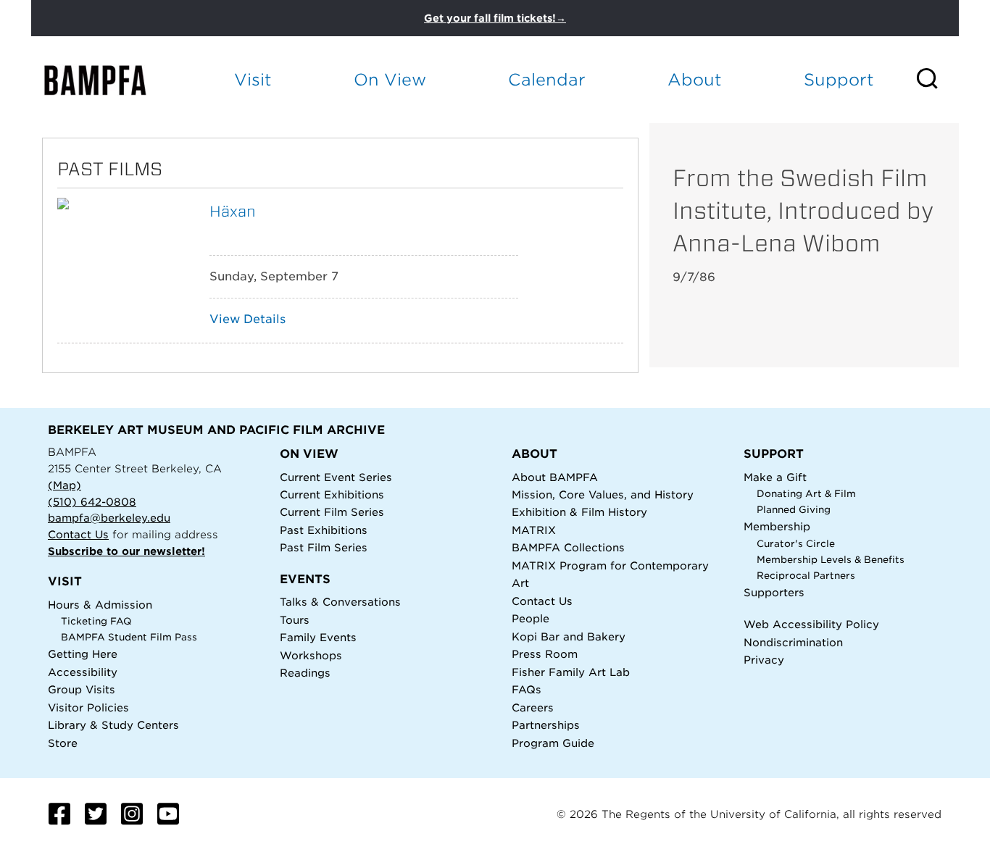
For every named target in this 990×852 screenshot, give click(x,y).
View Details (247, 319)
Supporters (774, 592)
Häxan (232, 211)
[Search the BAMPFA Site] (937, 79)
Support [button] (839, 79)
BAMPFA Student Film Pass (129, 637)
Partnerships (546, 725)
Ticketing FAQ (96, 621)
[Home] (108, 80)
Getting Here (82, 654)
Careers (533, 707)
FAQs (526, 689)
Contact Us (78, 534)
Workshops (311, 655)
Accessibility (82, 672)
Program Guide (553, 743)
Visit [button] (253, 79)
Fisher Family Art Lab (571, 672)
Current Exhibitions (332, 494)
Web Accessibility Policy (811, 624)
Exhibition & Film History (579, 512)
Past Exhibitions (323, 530)
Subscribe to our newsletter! (126, 551)
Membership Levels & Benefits (830, 559)
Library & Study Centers (113, 725)
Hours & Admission (100, 604)
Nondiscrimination (793, 642)
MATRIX (534, 530)
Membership (777, 526)
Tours (294, 620)
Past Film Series (323, 547)
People (530, 618)
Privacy (764, 659)
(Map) (64, 485)
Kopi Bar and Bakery (568, 636)
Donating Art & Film (806, 493)
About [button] (694, 79)
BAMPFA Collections (568, 547)
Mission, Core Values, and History (603, 494)
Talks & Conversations (340, 602)
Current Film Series (332, 512)
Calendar (547, 79)
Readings (305, 673)
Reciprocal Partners (806, 575)
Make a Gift (775, 477)
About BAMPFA (555, 477)
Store (63, 743)
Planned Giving (794, 509)
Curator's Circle (796, 543)
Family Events (318, 637)
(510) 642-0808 (92, 502)
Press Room (545, 654)
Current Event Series (336, 477)
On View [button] (390, 79)
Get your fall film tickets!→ (495, 18)
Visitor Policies (88, 707)
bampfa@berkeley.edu (109, 517)
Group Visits (81, 689)
